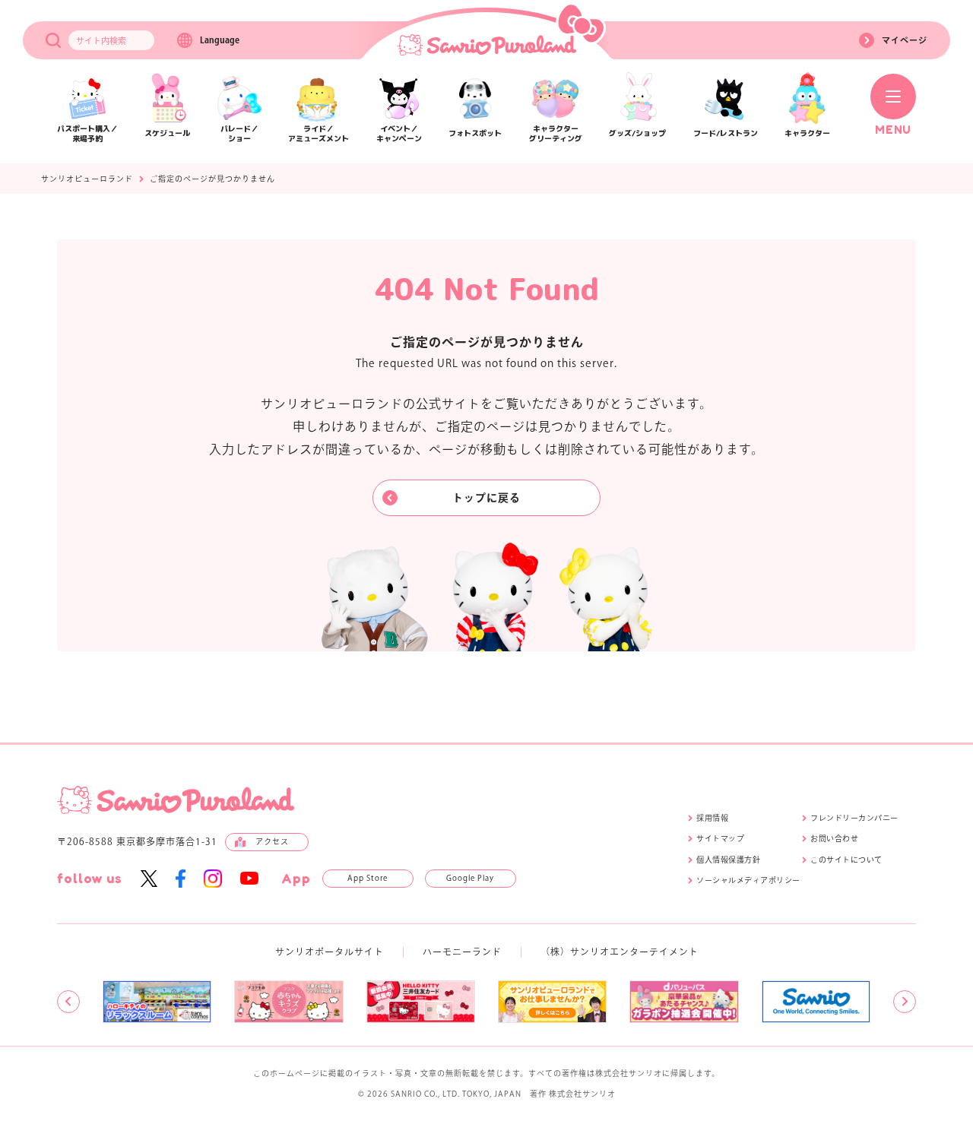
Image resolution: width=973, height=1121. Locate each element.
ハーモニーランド (462, 951)
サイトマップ (720, 838)
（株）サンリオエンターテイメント (619, 951)
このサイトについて (846, 859)
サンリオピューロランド (87, 178)
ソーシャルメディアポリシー (748, 880)
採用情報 (712, 818)
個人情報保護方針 (728, 859)
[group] (157, 1001)
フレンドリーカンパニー (854, 818)
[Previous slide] (68, 1001)
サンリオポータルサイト (329, 951)
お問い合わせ (834, 838)
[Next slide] (904, 1001)
